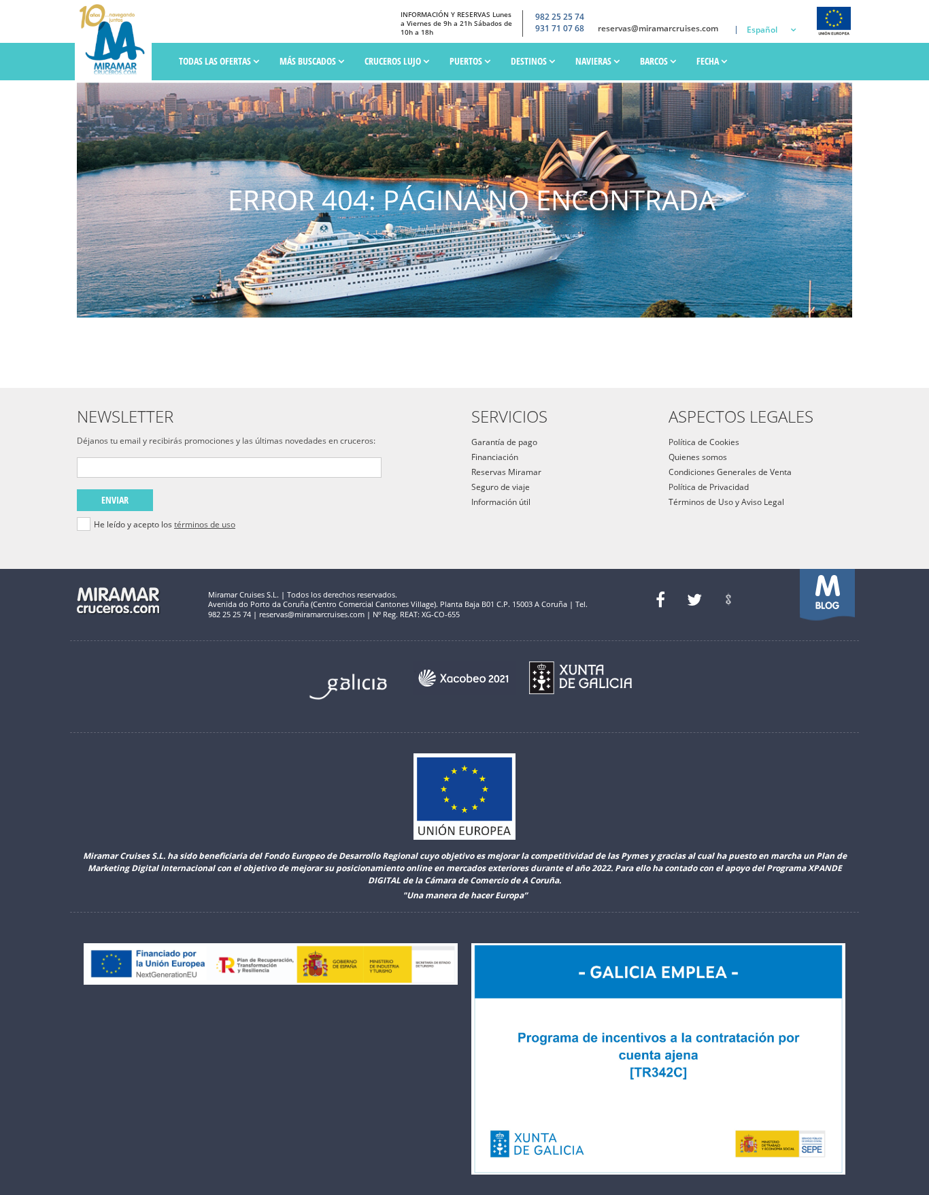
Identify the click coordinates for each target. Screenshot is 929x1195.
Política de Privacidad (709, 487)
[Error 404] (116, 40)
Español (762, 29)
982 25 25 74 (559, 17)
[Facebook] (660, 599)
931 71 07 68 (559, 28)
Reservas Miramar (506, 472)
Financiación (494, 457)
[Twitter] (694, 599)
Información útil (500, 502)
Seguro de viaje (500, 487)
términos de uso (204, 524)
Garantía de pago (504, 442)
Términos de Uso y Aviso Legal (726, 502)
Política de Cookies (704, 442)
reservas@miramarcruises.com (658, 28)
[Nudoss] (728, 599)
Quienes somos (698, 457)
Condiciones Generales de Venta (730, 472)
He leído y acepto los (164, 525)
